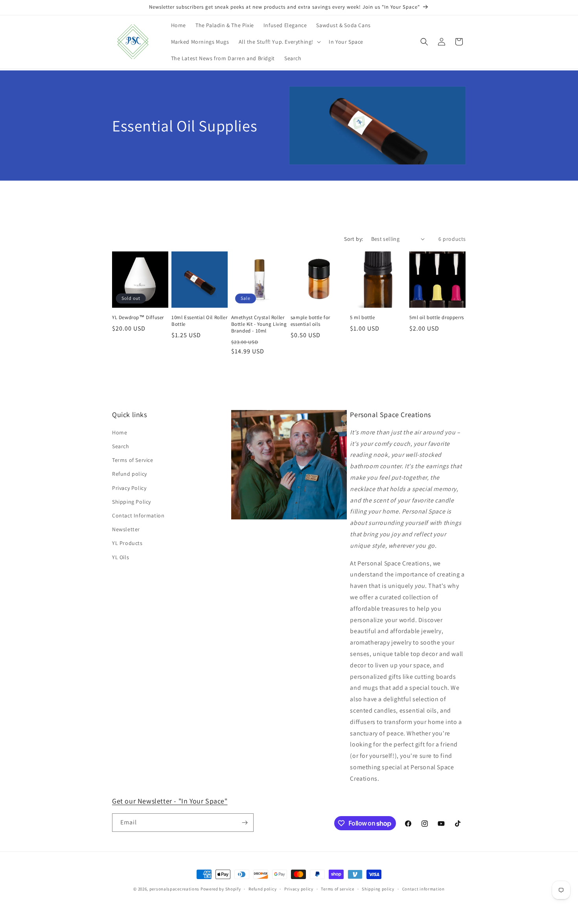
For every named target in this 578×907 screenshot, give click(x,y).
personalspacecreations (174, 889)
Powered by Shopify (221, 889)
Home (119, 432)
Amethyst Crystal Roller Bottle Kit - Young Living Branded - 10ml (259, 324)
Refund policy (129, 473)
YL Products (127, 543)
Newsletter (126, 529)
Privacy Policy (129, 487)
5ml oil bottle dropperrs (436, 317)
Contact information (423, 889)
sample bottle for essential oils (310, 320)
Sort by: (353, 238)
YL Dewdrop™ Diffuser (138, 317)
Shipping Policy (131, 501)
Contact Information (138, 515)
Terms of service (337, 889)
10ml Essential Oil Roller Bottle (199, 320)
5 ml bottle (362, 317)
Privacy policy (298, 889)
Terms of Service (132, 460)
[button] (279, 41)
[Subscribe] (244, 822)
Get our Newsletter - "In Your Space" (170, 800)
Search (120, 446)
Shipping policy (378, 889)
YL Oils (120, 557)
